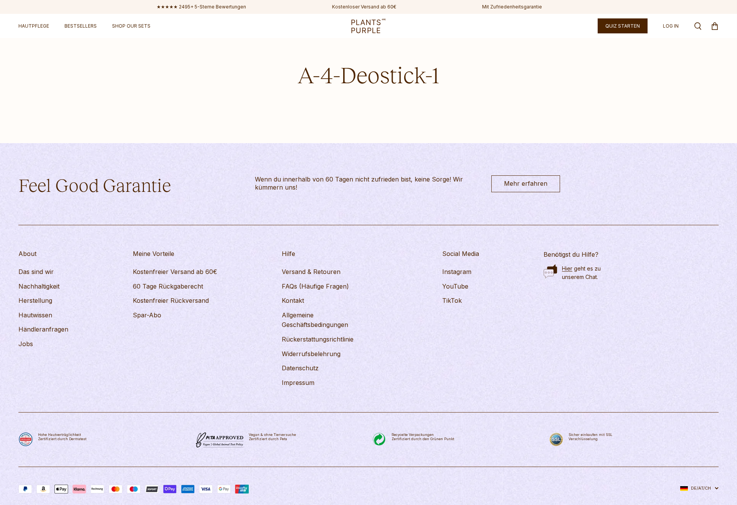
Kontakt (293, 300)
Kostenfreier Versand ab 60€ (175, 272)
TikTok (452, 300)
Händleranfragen (43, 329)
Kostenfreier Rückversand (171, 300)
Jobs (25, 344)
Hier (567, 268)
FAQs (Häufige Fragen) (315, 286)
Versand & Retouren (311, 272)
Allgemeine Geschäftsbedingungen (315, 320)
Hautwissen (35, 315)
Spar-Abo (147, 315)
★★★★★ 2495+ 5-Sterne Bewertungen (201, 7)
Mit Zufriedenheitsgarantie (512, 7)
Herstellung (35, 300)
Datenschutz (300, 368)
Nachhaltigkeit (38, 286)
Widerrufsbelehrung (311, 354)
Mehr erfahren (525, 183)
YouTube (455, 286)
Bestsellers (80, 26)
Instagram (456, 272)
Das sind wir (36, 272)
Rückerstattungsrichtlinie (318, 339)
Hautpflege (33, 26)
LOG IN (671, 26)
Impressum (298, 382)
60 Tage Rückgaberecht (168, 286)
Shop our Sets (131, 26)
